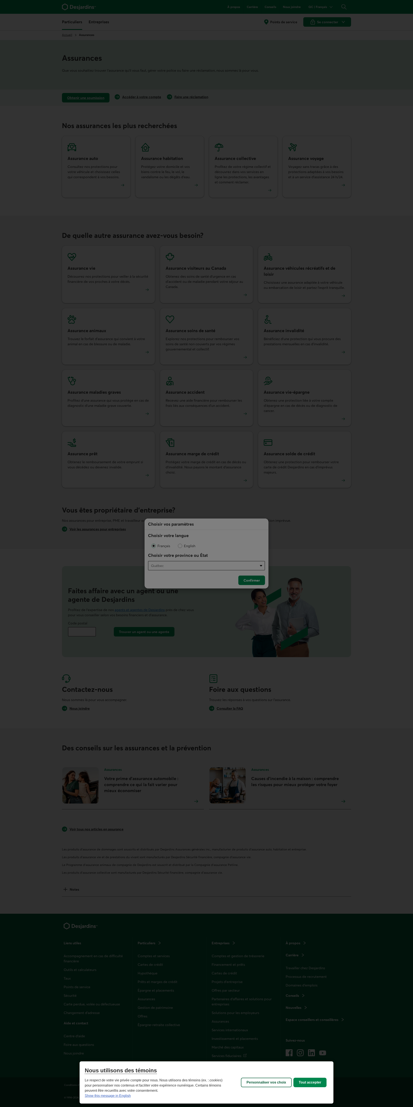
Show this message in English (108, 1096)
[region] (206, 1082)
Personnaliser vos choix (266, 1082)
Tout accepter (310, 1082)
